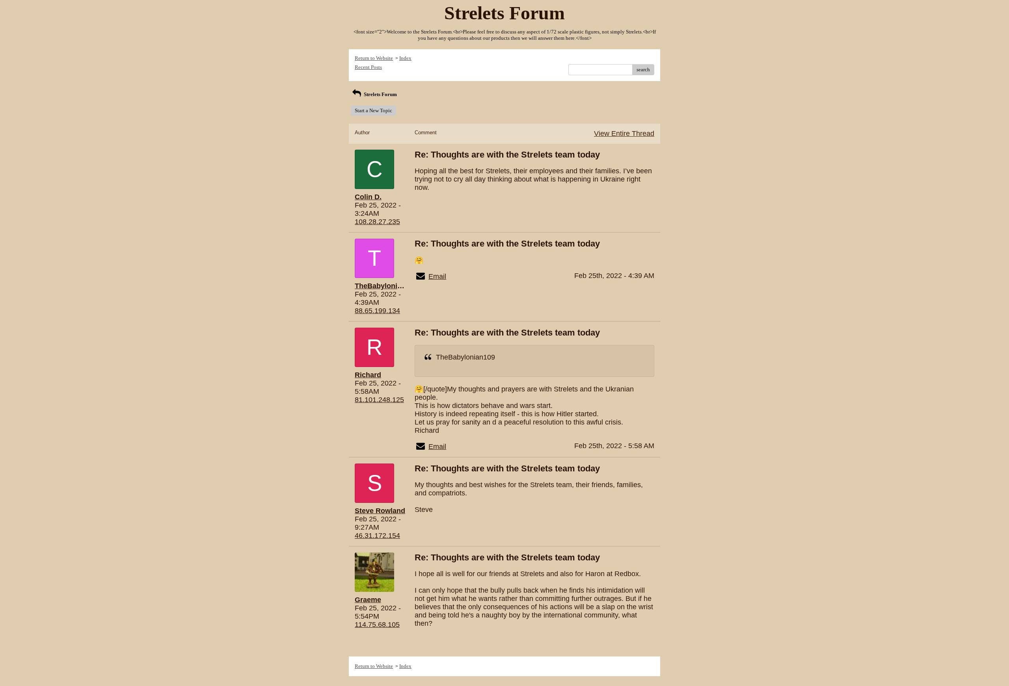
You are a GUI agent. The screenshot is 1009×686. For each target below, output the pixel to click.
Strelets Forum (380, 94)
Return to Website (374, 58)
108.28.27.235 (377, 222)
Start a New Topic (373, 110)
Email (437, 276)
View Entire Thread (624, 133)
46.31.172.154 (377, 536)
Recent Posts (368, 67)
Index (405, 58)
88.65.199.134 (377, 311)
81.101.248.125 (379, 400)
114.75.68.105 (377, 625)
